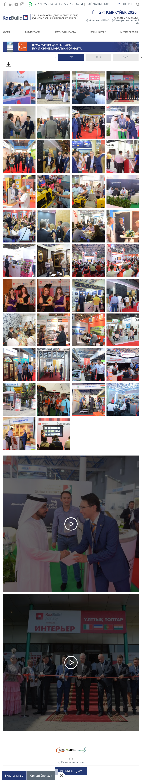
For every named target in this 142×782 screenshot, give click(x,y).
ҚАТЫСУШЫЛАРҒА (65, 32)
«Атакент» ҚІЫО (100, 20)
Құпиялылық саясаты (72, 762)
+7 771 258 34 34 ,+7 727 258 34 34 (57, 4)
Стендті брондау (41, 775)
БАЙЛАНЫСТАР (97, 4)
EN (130, 4)
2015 (125, 57)
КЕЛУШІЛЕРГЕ (98, 32)
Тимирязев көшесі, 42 (126, 21)
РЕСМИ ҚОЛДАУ (71, 771)
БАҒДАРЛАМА (33, 32)
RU (124, 4)
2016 (98, 57)
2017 (71, 57)
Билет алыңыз (14, 775)
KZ (119, 4)
